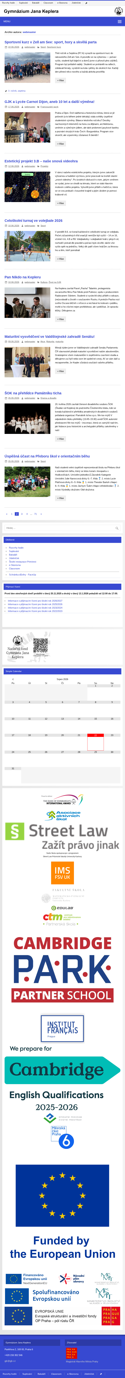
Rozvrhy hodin (8, 3)
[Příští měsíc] (112, 679)
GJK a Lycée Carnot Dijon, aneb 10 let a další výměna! (50, 102)
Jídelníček (76, 3)
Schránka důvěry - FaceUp (22, 574)
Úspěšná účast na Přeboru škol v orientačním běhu (47, 456)
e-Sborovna (62, 3)
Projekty (44, 166)
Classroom (48, 3)
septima (21, 91)
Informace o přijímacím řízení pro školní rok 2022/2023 (35, 611)
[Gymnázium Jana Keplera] (62, 15)
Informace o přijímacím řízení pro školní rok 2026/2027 (35, 600)
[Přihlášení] (86, 3)
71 (35, 514)
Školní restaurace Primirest (22, 561)
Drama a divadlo (48, 398)
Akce (42, 341)
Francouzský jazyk (49, 107)
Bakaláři (35, 3)
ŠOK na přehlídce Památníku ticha (33, 393)
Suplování (23, 3)
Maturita (50, 341)
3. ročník (12, 91)
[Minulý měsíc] (13, 679)
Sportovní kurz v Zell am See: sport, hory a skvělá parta (51, 42)
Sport (43, 47)
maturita (59, 341)
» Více (60, 80)
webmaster (30, 47)
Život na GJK (55, 282)
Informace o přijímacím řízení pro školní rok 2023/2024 (35, 607)
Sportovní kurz (54, 47)
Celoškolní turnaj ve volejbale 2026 (33, 221)
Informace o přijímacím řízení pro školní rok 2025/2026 (35, 604)
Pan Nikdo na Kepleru (23, 277)
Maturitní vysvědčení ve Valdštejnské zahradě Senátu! (50, 337)
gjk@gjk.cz (10, 1361)
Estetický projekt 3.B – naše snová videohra (41, 161)
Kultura (44, 282)
